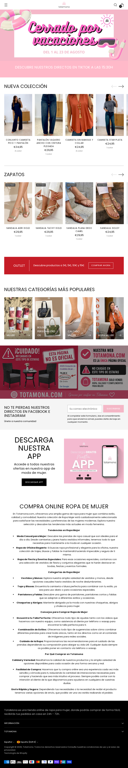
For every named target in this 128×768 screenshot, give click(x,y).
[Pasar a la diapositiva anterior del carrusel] (114, 86)
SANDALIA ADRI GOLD (18, 228)
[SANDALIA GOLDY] (110, 203)
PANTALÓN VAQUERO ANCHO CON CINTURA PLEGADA (49, 143)
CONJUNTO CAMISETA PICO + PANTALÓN (18, 141)
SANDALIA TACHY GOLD (49, 228)
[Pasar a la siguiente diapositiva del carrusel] (121, 86)
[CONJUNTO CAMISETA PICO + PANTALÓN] (18, 115)
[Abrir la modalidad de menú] (6, 5)
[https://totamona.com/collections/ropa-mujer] (64, 35)
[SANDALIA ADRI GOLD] (18, 203)
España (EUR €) (28, 741)
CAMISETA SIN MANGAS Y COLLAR (79, 141)
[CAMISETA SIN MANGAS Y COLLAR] (79, 115)
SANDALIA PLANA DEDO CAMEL (79, 230)
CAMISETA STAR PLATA (109, 139)
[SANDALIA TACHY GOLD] (49, 203)
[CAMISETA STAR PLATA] (110, 115)
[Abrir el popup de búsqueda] (115, 5)
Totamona (28, 746)
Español (8, 741)
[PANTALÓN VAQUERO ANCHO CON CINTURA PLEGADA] (49, 115)
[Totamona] (64, 4)
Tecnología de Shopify (15, 753)
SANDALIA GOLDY (109, 228)
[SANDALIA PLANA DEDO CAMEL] (79, 203)
